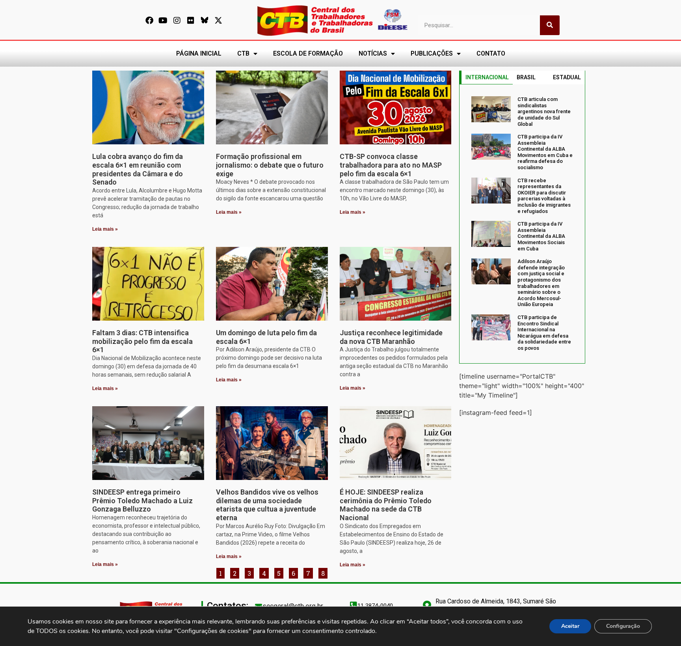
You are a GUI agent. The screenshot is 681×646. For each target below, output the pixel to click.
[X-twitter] (218, 20)
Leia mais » (105, 229)
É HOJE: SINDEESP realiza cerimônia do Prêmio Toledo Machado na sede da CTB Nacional (386, 505)
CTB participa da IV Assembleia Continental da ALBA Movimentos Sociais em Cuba (541, 236)
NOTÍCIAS (373, 53)
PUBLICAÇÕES (432, 53)
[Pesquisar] (550, 25)
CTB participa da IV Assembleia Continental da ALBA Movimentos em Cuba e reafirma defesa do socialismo (545, 152)
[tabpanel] (522, 223)
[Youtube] (163, 20)
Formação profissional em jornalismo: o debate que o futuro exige (270, 164)
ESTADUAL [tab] (567, 77)
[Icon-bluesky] (204, 20)
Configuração (623, 626)
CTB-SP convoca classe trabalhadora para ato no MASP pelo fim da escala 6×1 (391, 164)
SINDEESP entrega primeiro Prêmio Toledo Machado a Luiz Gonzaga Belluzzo (142, 500)
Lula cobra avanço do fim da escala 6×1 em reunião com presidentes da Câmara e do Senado (137, 169)
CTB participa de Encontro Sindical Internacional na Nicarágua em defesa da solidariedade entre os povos (544, 332)
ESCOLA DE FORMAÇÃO (308, 53)
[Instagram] (177, 20)
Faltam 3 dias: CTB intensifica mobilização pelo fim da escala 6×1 (142, 341)
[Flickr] (190, 20)
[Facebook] (149, 20)
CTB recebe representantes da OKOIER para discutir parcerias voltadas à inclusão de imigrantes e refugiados (544, 195)
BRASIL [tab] (526, 77)
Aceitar (570, 626)
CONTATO (490, 53)
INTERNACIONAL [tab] (487, 77)
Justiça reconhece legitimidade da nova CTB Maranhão (391, 337)
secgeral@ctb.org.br (293, 606)
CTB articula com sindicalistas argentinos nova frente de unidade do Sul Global (544, 111)
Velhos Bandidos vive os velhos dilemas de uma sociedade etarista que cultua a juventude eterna (267, 505)
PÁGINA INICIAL (198, 53)
